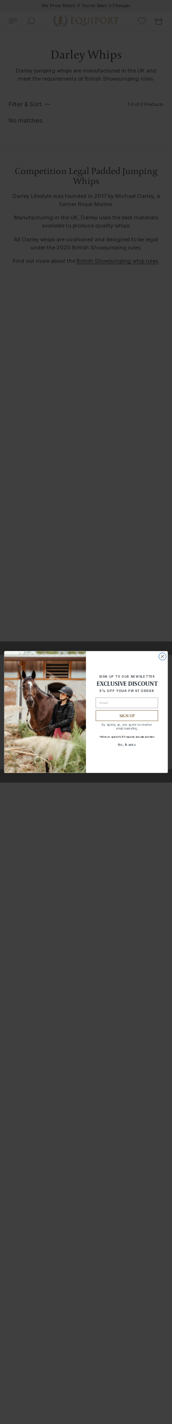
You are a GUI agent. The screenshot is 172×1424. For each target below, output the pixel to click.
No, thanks (127, 744)
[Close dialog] (162, 656)
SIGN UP (127, 715)
